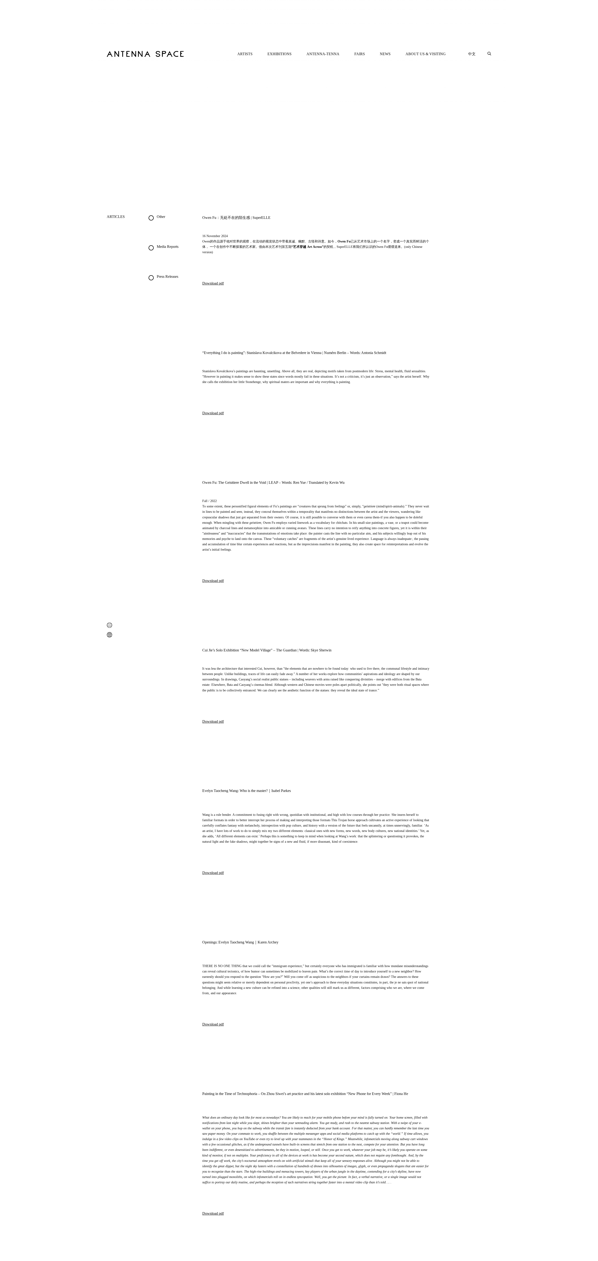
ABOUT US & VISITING (426, 54)
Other (161, 217)
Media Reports (167, 247)
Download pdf (213, 283)
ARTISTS (245, 54)
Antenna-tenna (322, 54)
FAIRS (359, 54)
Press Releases (167, 276)
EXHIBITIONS (279, 54)
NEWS (385, 54)
